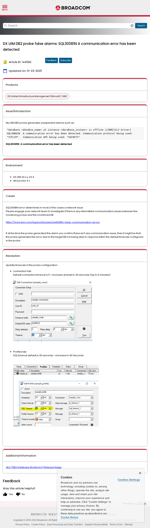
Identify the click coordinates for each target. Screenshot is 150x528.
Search (141, 25)
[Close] (140, 473)
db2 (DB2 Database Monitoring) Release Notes (33, 467)
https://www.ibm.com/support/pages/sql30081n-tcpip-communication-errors (53, 222)
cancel (132, 25)
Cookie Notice (69, 517)
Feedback (51, 60)
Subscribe (65, 60)
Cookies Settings (129, 479)
